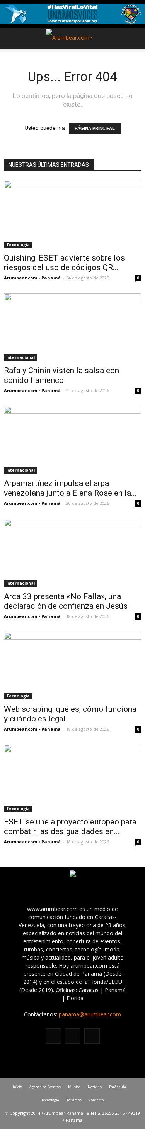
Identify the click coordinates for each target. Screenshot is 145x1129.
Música (74, 1086)
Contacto (96, 1099)
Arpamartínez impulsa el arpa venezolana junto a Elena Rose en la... (70, 488)
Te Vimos (74, 1099)
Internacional (20, 357)
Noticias (95, 1086)
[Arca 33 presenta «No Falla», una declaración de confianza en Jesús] (72, 552)
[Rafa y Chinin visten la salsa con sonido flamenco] (72, 327)
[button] (134, 38)
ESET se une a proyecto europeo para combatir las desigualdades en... (70, 826)
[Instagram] (72, 1036)
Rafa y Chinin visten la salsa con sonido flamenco (61, 375)
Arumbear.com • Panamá (32, 278)
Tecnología (18, 244)
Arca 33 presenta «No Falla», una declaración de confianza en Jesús (66, 601)
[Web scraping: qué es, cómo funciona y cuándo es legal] (72, 665)
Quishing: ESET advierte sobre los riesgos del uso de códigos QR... (64, 262)
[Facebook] (53, 1036)
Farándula (117, 1086)
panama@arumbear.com (90, 1014)
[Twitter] (92, 1036)
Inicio (17, 1086)
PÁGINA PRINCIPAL (95, 128)
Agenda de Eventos (45, 1086)
